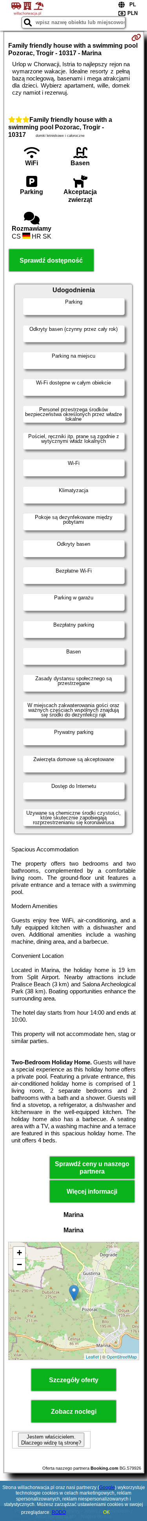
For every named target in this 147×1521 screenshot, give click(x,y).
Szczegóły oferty (73, 1380)
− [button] (19, 1264)
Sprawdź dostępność (51, 260)
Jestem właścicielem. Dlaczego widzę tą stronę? (51, 1440)
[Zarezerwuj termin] (136, 37)
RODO (59, 1512)
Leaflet (92, 1356)
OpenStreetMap (122, 1356)
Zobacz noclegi (73, 1411)
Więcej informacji (92, 1191)
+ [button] (19, 1253)
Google (107, 1487)
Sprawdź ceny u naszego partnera (92, 1168)
